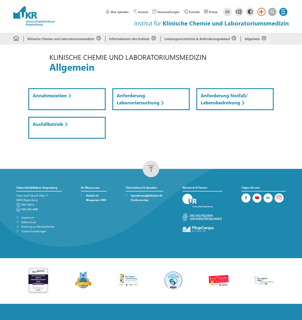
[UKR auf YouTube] (257, 198)
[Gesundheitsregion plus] (264, 280)
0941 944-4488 (29, 209)
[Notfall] (261, 12)
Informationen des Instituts (129, 39)
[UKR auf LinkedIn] (268, 198)
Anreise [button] (143, 12)
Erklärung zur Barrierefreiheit (37, 226)
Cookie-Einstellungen (33, 231)
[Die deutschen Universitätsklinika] (202, 217)
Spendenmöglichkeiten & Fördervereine (146, 198)
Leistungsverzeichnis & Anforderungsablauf (197, 39)
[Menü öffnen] (283, 12)
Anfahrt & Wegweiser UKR (96, 198)
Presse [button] (213, 12)
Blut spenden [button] (119, 12)
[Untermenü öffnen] (99, 39)
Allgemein (252, 39)
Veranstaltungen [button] (168, 12)
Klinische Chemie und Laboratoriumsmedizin (60, 39)
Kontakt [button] (194, 12)
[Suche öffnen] (272, 12)
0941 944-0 (27, 204)
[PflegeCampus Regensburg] (202, 229)
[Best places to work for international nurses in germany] (83, 280)
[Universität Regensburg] (202, 201)
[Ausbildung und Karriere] (128, 280)
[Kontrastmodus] (250, 12)
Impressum (27, 217)
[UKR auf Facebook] (245, 198)
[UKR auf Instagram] (279, 198)
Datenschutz (28, 222)
